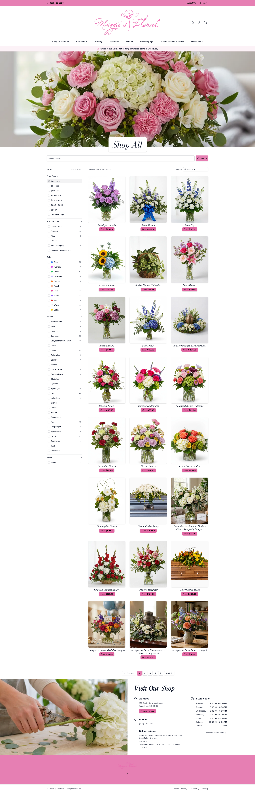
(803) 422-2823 (56, 3)
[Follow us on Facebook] (127, 775)
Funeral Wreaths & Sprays (172, 41)
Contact (203, 3)
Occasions (196, 41)
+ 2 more (153, 738)
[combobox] (195, 169)
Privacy (184, 789)
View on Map (148, 711)
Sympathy (114, 41)
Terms (176, 789)
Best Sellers (81, 41)
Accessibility (194, 789)
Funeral (129, 41)
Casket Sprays (146, 41)
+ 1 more (143, 747)
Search (203, 158)
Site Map (205, 789)
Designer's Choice (60, 41)
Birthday (98, 41)
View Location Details (215, 732)
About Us (191, 3)
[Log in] (199, 22)
